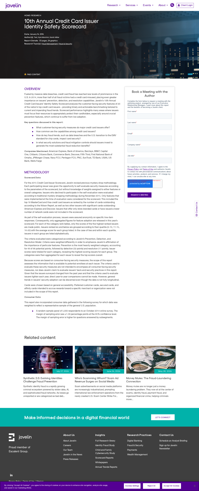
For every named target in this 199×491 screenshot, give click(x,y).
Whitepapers (101, 463)
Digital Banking (134, 441)
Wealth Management (137, 455)
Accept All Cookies (171, 486)
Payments (132, 450)
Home (27, 15)
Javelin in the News (72, 455)
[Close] (195, 486)
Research (36, 15)
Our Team (68, 450)
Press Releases (70, 459)
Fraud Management (50, 44)
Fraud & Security (65, 44)
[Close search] (193, 10)
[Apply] (185, 10)
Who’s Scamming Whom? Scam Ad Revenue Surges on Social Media (96, 379)
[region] (99, 486)
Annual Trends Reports (106, 467)
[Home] (13, 5)
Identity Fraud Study (105, 445)
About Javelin (69, 441)
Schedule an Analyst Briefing (173, 441)
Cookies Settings (132, 486)
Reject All (151, 486)
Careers (67, 445)
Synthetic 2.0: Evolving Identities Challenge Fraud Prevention (42, 379)
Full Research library (105, 441)
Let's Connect (162, 417)
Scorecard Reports (104, 458)
